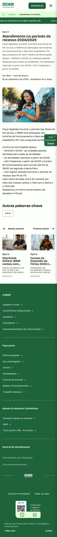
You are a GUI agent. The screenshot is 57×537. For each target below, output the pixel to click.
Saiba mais (10, 531)
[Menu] (51, 6)
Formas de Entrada (13, 379)
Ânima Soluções (11, 355)
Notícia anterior (16, 228)
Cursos (6, 367)
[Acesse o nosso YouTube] (41, 485)
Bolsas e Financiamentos (15, 385)
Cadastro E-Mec (11, 304)
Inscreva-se (37, 5)
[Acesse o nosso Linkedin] (26, 485)
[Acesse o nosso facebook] (16, 485)
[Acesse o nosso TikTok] (31, 485)
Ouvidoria (8, 317)
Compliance (9, 323)
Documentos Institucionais (16, 310)
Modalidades (9, 373)
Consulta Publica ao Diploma (17, 418)
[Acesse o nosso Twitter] (36, 485)
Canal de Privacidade (19, 493)
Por (15, 75)
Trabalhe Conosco (12, 392)
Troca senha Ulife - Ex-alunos (18, 430)
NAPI (5, 424)
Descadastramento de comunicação (22, 329)
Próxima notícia (41, 228)
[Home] (3, 14)
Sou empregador (12, 361)
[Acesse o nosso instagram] (21, 485)
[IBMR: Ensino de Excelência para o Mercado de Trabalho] (14, 6)
